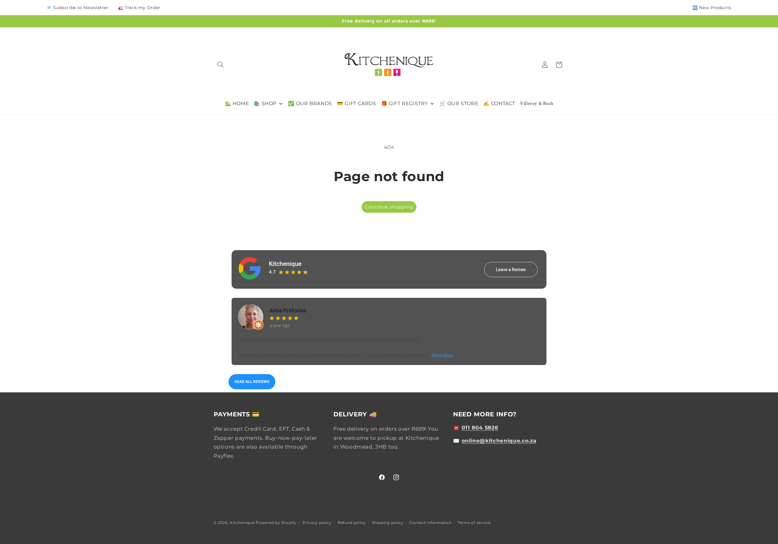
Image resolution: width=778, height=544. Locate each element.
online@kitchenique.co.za (499, 441)
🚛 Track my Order (139, 7)
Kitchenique (285, 263)
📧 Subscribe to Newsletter (77, 7)
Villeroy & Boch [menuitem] (536, 103)
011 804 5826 (480, 428)
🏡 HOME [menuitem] (237, 103)
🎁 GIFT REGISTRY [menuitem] (404, 103)
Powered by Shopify (276, 523)
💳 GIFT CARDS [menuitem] (356, 103)
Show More (442, 355)
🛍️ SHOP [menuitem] (265, 103)
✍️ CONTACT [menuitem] (499, 103)
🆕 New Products (712, 7)
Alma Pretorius (288, 310)
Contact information (430, 523)
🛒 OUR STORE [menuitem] (458, 103)
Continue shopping (389, 207)
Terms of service (474, 523)
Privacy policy (317, 523)
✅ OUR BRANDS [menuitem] (310, 103)
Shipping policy (387, 523)
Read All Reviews (252, 382)
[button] (221, 65)
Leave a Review (511, 269)
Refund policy (352, 523)
